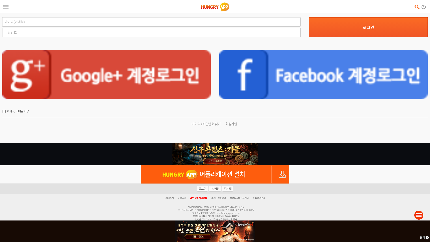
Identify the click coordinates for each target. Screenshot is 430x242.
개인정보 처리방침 (198, 198)
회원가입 (231, 124)
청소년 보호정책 (218, 198)
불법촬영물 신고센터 (239, 198)
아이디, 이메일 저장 (18, 111)
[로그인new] (424, 6)
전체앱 (227, 188)
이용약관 (182, 198)
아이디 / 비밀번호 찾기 (206, 124)
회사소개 (170, 198)
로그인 (368, 27)
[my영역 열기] (6, 6)
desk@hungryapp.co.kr (228, 213)
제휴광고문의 (259, 198)
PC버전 (215, 188)
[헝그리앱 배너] (215, 154)
